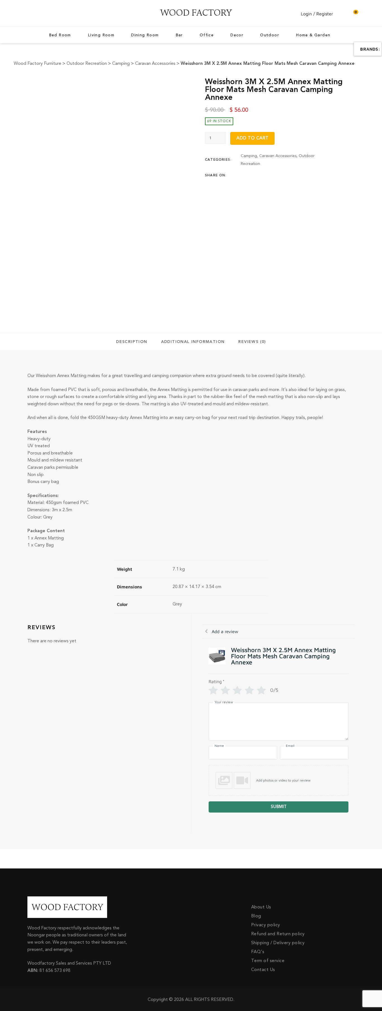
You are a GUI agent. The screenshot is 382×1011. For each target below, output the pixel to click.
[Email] (286, 175)
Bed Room (60, 35)
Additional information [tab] (193, 342)
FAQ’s (257, 951)
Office (207, 35)
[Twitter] (253, 175)
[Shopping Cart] (353, 13)
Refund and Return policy (278, 934)
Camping (249, 156)
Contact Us (263, 969)
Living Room (101, 35)
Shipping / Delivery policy (278, 942)
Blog (256, 916)
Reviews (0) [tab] (252, 342)
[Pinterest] (275, 175)
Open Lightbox (121, 84)
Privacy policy (265, 925)
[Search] (341, 13)
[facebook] (28, 13)
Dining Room (145, 35)
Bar (179, 35)
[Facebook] (242, 175)
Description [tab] (131, 342)
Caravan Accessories (277, 156)
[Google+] (264, 175)
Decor (236, 35)
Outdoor (269, 35)
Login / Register (317, 13)
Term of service (267, 960)
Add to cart (252, 138)
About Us (261, 907)
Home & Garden (313, 35)
